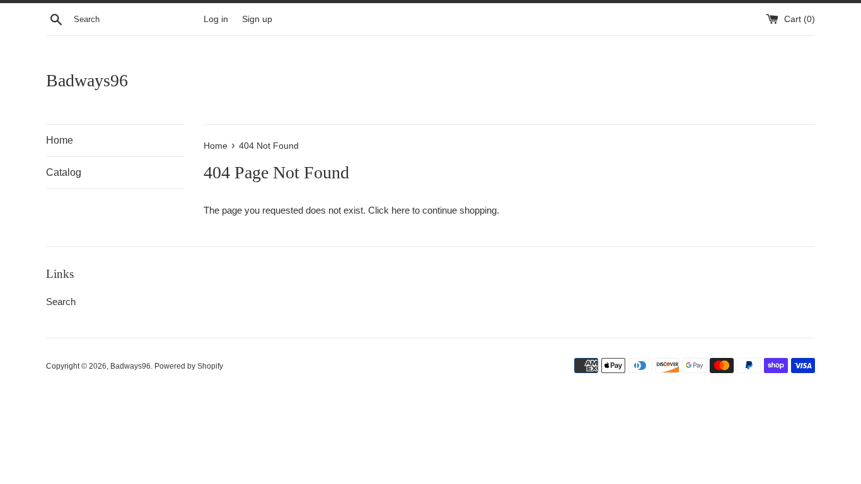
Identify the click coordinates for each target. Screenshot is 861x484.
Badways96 (87, 80)
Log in (216, 19)
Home (59, 140)
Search (61, 301)
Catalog (63, 172)
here (400, 210)
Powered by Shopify (188, 366)
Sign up (257, 19)
